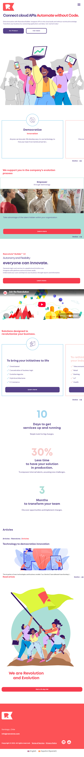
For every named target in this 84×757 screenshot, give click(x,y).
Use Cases (36, 30)
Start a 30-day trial (42, 689)
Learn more (42, 231)
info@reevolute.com (11, 734)
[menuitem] (31, 751)
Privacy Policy (51, 743)
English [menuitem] (33, 751)
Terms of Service (38, 743)
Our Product (13, 30)
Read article (9, 577)
